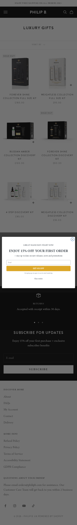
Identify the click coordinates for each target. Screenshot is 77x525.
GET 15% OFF (38, 268)
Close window (38, 278)
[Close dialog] (72, 239)
